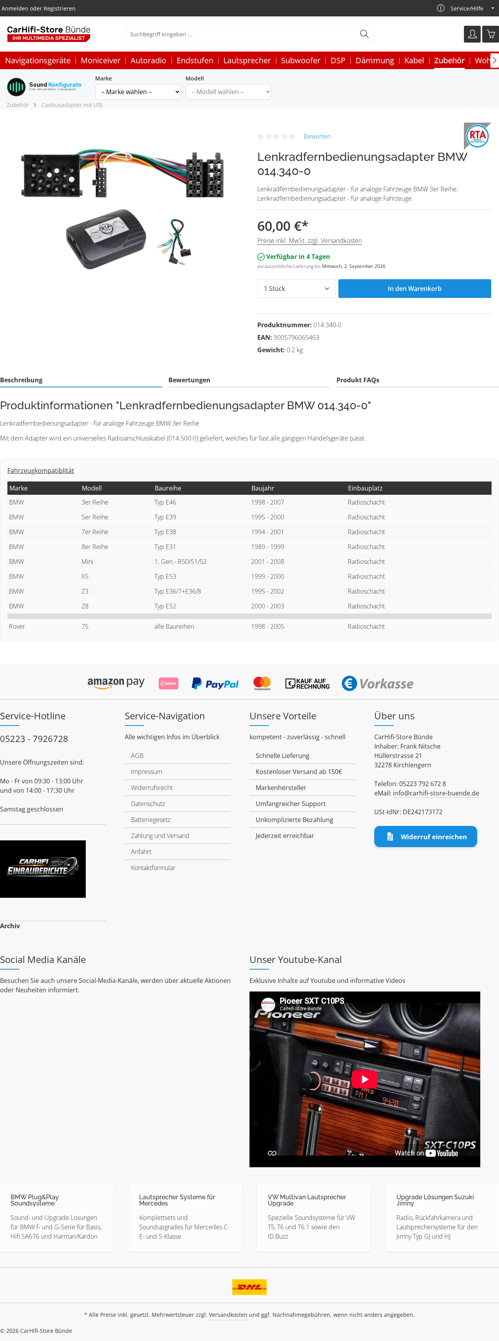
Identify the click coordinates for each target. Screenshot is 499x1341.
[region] (125, 207)
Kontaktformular (153, 867)
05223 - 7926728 (34, 738)
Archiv (10, 926)
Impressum (146, 771)
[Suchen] (365, 34)
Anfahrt (141, 851)
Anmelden (15, 8)
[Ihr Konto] (472, 34)
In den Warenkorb (415, 288)
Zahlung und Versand (160, 835)
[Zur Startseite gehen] (49, 34)
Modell (195, 78)
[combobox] (240, 34)
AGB (137, 755)
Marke (103, 78)
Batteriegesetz (150, 819)
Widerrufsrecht (152, 787)
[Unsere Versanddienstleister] (249, 1284)
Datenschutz (148, 803)
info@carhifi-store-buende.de (436, 793)
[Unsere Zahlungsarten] (249, 681)
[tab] (81, 380)
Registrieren (60, 8)
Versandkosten (228, 1314)
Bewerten (317, 136)
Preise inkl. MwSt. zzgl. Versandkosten (309, 240)
